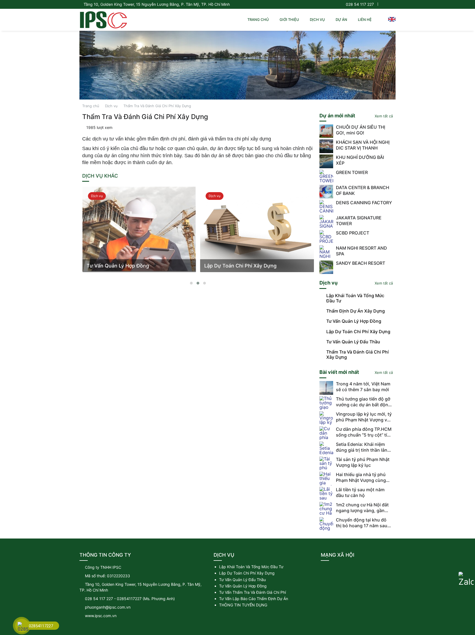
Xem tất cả (383, 116)
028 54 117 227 (360, 4)
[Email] (340, 570)
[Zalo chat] (466, 579)
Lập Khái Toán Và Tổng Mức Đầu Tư (251, 566)
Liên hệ (365, 19)
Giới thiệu (289, 19)
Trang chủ (258, 19)
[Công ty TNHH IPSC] (103, 20)
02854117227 (129, 598)
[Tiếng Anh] (392, 19)
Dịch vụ (317, 19)
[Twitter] (388, 4)
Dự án (341, 19)
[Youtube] (393, 4)
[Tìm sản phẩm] (380, 19)
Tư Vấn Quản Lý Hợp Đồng (243, 586)
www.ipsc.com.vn (101, 615)
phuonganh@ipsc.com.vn (108, 607)
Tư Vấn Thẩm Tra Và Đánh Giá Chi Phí (252, 592)
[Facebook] (382, 4)
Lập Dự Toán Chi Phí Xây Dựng (247, 573)
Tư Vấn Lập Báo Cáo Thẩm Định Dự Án (253, 598)
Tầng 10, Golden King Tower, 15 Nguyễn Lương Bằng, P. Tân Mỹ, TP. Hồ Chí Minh (157, 4)
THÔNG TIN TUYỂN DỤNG (243, 605)
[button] (191, 283)
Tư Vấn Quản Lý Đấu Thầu (242, 579)
